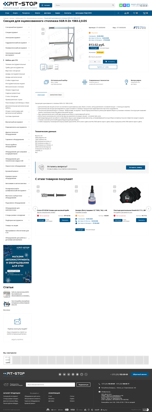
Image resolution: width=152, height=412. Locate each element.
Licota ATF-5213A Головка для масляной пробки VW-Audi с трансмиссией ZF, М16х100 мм (67, 210)
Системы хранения (12, 116)
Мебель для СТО (21, 18)
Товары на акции (11, 225)
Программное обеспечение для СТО (17, 232)
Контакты (67, 13)
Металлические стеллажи (35, 18)
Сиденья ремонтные (12, 93)
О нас (7, 13)
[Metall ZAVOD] (139, 27)
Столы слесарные (11, 96)
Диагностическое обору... (11, 401)
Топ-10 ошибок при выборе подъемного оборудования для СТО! (20, 302)
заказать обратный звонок (139, 4)
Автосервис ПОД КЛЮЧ (83, 13)
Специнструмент (11, 32)
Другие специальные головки (46, 212)
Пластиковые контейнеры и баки (17, 103)
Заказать (65, 220)
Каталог (47, 5)
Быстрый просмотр (53, 196)
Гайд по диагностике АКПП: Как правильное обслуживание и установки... (20, 293)
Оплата (37, 13)
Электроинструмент (12, 38)
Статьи (72, 396)
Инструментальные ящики (15, 84)
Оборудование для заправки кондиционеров (16, 153)
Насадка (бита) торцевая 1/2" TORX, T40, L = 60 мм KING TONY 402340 (98, 210)
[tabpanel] (62, 44)
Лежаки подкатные (12, 90)
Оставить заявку (135, 167)
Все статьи (6, 310)
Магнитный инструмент (14, 122)
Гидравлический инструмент (16, 43)
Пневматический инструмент (16, 48)
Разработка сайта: (136, 410)
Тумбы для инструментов (14, 67)
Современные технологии (99, 80)
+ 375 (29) (119, 374)
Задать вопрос (17, 340)
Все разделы (34, 393)
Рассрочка (26, 13)
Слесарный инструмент (14, 27)
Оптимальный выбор (59, 80)
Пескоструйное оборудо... (11, 403)
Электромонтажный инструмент (12, 54)
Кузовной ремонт (11, 171)
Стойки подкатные (12, 80)
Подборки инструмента (14, 220)
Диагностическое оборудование (11, 133)
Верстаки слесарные (12, 71)
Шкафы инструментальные (15, 74)
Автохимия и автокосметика (15, 183)
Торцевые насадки (81, 212)
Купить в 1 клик (103, 67)
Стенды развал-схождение (15, 215)
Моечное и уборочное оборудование (13, 197)
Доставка (47, 13)
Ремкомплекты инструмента (16, 127)
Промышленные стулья (13, 100)
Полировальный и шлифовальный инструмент (15, 190)
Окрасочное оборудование (15, 166)
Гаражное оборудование (14, 139)
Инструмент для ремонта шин (123, 212)
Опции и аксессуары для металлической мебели (14, 112)
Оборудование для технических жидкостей (14, 160)
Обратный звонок (140, 374)
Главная (5, 18)
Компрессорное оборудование (11, 177)
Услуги (15, 13)
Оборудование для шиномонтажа (12, 209)
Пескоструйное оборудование (11, 146)
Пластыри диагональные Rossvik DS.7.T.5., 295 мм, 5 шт (133, 210)
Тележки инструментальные (15, 64)
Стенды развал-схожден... (11, 398)
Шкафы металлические (13, 77)
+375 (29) (108, 384)
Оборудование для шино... (33, 396)
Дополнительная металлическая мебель (17, 107)
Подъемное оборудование (15, 203)
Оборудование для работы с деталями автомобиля (16, 239)
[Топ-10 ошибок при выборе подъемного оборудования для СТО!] (6, 303)
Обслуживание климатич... (33, 398)
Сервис (57, 13)
